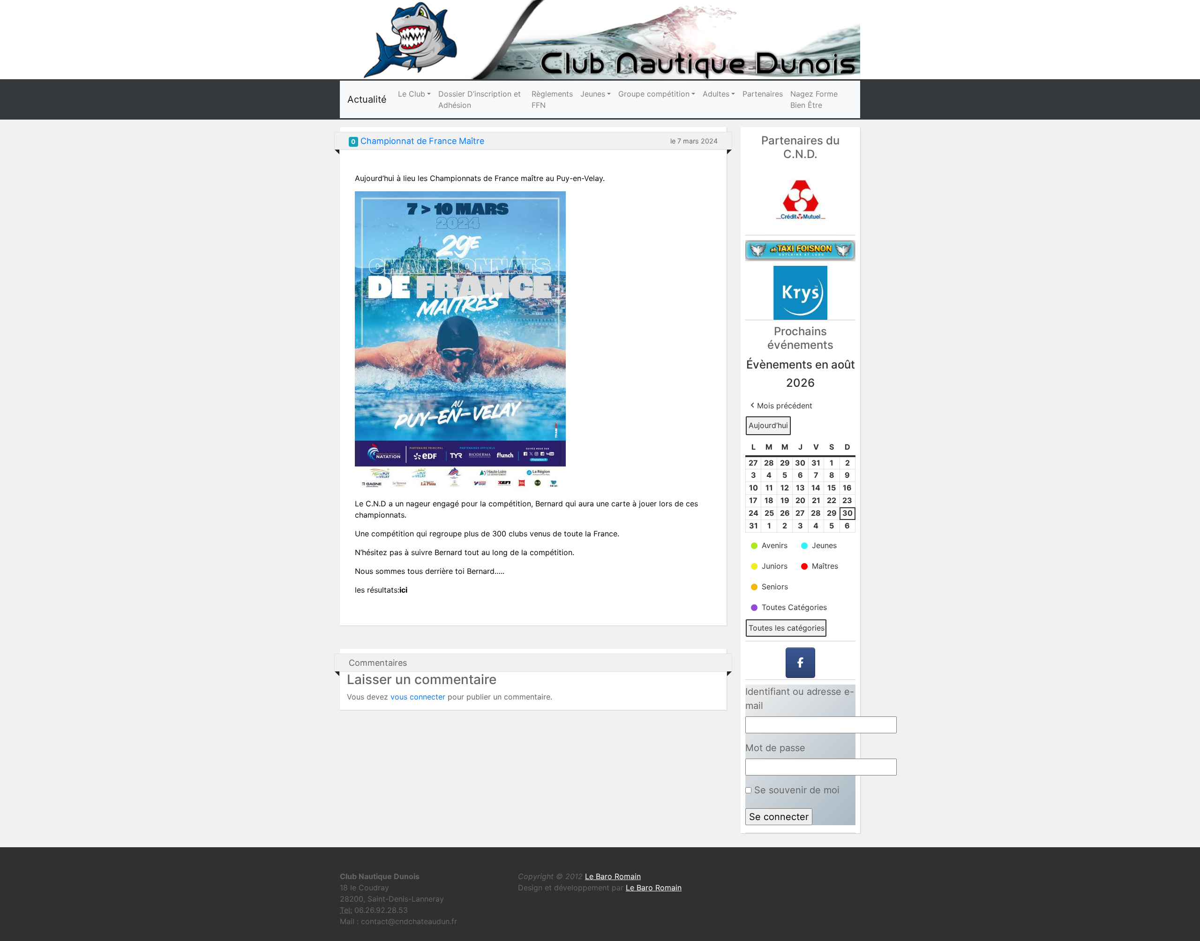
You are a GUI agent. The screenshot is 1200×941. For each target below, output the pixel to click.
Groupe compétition (654, 93)
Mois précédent (784, 405)
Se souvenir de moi (795, 790)
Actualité (367, 99)
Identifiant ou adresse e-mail (799, 698)
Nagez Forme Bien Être (814, 99)
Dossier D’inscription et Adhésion (479, 99)
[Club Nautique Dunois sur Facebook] (801, 662)
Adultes (716, 93)
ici (403, 590)
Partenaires (762, 93)
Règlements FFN (552, 99)
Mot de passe (775, 747)
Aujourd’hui (768, 425)
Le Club (411, 93)
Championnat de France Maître (422, 141)
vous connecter (417, 696)
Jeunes (592, 93)
